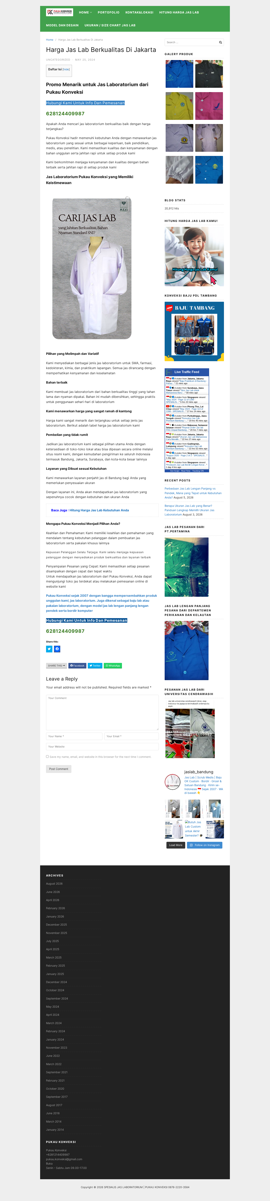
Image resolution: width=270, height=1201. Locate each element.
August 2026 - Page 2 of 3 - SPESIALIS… (187, 455)
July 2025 (52, 941)
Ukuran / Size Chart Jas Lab (110, 25)
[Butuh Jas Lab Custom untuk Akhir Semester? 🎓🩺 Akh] (194, 829)
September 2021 (57, 1072)
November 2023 (56, 1047)
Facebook (78, 665)
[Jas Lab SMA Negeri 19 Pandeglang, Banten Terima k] (194, 809)
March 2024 (54, 1023)
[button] (179, 76)
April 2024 (52, 1014)
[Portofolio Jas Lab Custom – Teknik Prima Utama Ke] (174, 829)
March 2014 (53, 1121)
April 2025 (52, 949)
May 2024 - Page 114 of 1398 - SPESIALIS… (184, 410)
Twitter (96, 665)
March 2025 (54, 957)
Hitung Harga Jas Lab (179, 12)
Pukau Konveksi (56, 1150)
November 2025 (56, 933)
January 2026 (55, 916)
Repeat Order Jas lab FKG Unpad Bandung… (184, 428)
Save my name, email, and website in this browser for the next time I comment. (100, 756)
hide (66, 69)
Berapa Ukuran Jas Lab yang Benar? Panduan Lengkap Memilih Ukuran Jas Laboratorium (189, 510)
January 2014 (55, 1129)
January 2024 (55, 1039)
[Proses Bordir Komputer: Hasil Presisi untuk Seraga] (215, 829)
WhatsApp (114, 665)
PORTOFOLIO (109, 12)
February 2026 (55, 908)
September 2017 (57, 1096)
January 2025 (55, 974)
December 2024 (56, 982)
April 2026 (52, 900)
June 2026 (53, 892)
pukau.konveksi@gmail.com (64, 1159)
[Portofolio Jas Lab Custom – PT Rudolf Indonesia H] (215, 809)
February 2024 (55, 1031)
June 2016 (53, 1113)
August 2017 (54, 1105)
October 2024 (55, 990)
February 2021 (55, 1080)
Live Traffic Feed (187, 372)
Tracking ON (198, 471)
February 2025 (55, 965)
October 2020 (55, 1088)
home (84, 12)
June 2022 (53, 1055)
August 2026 (54, 883)
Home (49, 39)
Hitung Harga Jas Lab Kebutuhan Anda (100, 510)
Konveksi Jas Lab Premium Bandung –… (183, 419)
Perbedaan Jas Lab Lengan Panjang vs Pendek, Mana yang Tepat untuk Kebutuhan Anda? (193, 493)
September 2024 (57, 998)
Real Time (185, 471)
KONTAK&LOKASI (139, 12)
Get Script (174, 471)
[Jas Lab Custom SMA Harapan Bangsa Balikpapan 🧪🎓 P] (174, 809)
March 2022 (53, 1064)
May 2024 (52, 1006)
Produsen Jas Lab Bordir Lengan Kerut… (186, 465)
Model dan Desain (62, 25)
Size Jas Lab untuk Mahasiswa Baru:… (182, 391)
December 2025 (56, 924)
